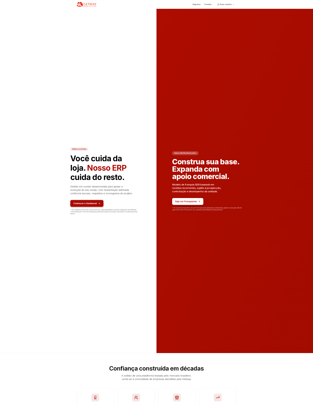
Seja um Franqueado (186, 201)
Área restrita (226, 4)
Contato (208, 4)
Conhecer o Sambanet (85, 203)
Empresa (196, 4)
